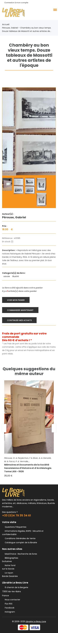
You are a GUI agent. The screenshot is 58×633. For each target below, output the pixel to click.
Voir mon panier (16, 300)
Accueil (5, 24)
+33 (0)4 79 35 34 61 (16, 515)
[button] (54, 10)
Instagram (9, 611)
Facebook (9, 607)
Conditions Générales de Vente (19, 538)
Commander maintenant (20, 310)
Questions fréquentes (15, 527)
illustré (15, 276)
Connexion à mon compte (16, 2)
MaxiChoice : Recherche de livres (20, 553)
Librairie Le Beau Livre (36, 621)
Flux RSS (8, 603)
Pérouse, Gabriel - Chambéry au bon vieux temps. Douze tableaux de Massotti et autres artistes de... (26, 29)
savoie (7, 276)
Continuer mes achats (19, 320)
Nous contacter (12, 599)
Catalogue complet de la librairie (20, 542)
